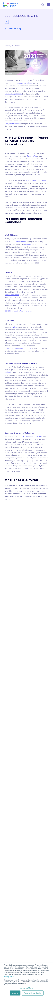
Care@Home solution (13, 124)
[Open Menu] (48, 4)
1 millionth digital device (13, 94)
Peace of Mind (32, 156)
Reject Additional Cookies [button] (32, 993)
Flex (26, 186)
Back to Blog (15, 29)
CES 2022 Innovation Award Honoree (18, 311)
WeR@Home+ (21, 242)
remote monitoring (12, 295)
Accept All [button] (15, 993)
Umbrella (8, 373)
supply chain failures (24, 83)
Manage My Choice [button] (26, 988)
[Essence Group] (14, 4)
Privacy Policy (9, 976)
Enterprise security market (33, 437)
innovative (27, 244)
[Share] (7, 22)
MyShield (15, 327)
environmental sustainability (36, 181)
